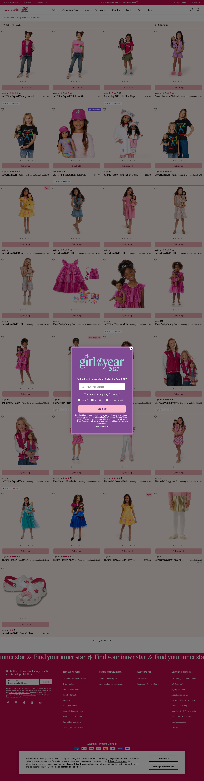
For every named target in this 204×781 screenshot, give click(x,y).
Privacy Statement (102, 426)
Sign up (102, 408)
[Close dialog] (131, 348)
